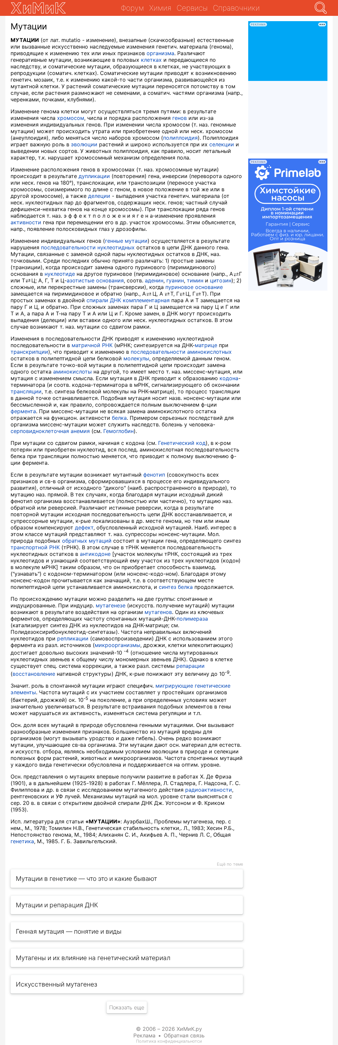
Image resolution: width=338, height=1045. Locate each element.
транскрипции (29, 351)
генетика (22, 841)
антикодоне (95, 554)
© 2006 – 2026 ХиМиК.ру (169, 1029)
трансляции (26, 391)
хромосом (70, 118)
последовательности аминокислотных (181, 351)
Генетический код (182, 443)
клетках (151, 59)
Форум (132, 7)
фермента (23, 411)
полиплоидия (180, 137)
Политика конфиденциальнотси (169, 1041)
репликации (72, 638)
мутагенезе (110, 605)
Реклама (144, 1035)
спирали (97, 300)
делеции (99, 196)
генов (179, 118)
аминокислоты (72, 371)
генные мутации (126, 240)
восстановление (34, 673)
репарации (190, 666)
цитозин (220, 280)
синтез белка (176, 587)
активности (26, 222)
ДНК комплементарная (140, 300)
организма (160, 53)
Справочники (236, 7)
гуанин (175, 280)
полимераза (192, 618)
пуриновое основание (194, 287)
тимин (195, 280)
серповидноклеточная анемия (50, 431)
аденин (154, 280)
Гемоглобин (118, 431)
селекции (221, 144)
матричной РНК (92, 345)
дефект (84, 527)
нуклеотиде (60, 273)
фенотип (154, 474)
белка (119, 417)
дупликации (94, 176)
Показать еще (126, 1007)
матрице (206, 345)
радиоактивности (208, 789)
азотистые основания (95, 280)
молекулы (136, 358)
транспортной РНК (35, 547)
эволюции (84, 144)
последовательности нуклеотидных (88, 247)
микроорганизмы (117, 645)
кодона (229, 378)
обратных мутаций (87, 540)
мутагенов (158, 612)
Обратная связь (184, 1035)
